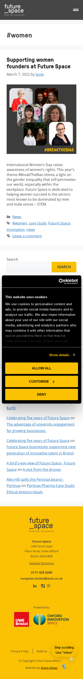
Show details (59, 355)
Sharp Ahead (49, 668)
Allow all (41, 368)
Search (12, 259)
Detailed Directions (41, 563)
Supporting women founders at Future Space (38, 62)
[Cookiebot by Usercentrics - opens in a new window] (59, 281)
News (16, 216)
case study (37, 223)
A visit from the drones (42, 469)
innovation (16, 229)
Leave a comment (27, 236)
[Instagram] (48, 585)
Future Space (59, 223)
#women (19, 223)
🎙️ (64, 666)
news (30, 229)
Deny (41, 394)
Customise (39, 381)
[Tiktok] (43, 586)
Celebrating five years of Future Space (38, 417)
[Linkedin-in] (35, 586)
